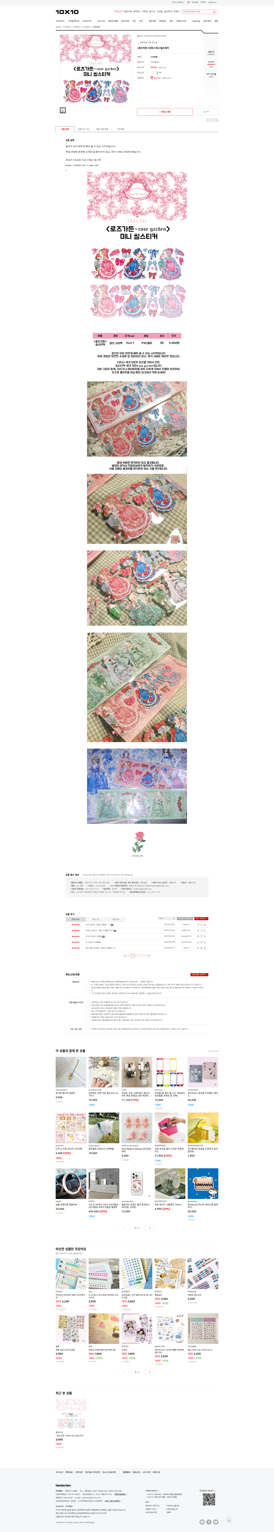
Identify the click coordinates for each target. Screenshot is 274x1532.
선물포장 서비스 (151, 1509)
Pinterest (216, 120)
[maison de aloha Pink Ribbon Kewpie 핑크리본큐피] (137, 1137)
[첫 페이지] (125, 955)
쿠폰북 (168, 1512)
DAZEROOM (160, 1202)
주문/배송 (195, 2)
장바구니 (212, 2)
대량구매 (128, 12)
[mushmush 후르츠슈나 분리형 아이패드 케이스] (203, 1081)
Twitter (208, 120)
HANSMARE (160, 1146)
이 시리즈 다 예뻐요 (93, 942)
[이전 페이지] (129, 955)
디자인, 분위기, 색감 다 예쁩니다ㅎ (100, 931)
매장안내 (156, 1472)
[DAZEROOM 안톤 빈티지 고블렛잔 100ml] (170, 1189)
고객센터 (203, 2)
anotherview (95, 1090)
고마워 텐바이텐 (151, 1512)
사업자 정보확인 (120, 1494)
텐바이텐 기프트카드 (152, 1506)
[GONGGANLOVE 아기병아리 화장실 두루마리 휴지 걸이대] (203, 1135)
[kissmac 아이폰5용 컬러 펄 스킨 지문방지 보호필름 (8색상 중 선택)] (170, 1083)
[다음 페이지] (145, 955)
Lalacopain (94, 1146)
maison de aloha (130, 1146)
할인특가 (168, 12)
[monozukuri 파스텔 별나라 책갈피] (71, 1080)
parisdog (192, 1202)
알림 (188, 2)
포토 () (95, 919)
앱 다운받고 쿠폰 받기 (207, 1491)
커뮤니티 (118, 12)
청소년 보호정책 (109, 1472)
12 (211, 67)
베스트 (152, 12)
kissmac (159, 1090)
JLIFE (124, 1090)
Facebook (212, 120)
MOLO (92, 1202)
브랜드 (177, 12)
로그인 (174, 2)
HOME (58, 27)
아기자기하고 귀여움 (94, 936)
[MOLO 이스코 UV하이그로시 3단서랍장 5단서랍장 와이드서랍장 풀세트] (104, 1193)
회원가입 (180, 2)
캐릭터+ (136, 12)
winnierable (127, 1202)
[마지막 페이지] (149, 955)
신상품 (160, 12)
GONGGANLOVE (195, 1146)
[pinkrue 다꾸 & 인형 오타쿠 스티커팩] (71, 1138)
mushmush (193, 1090)
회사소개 (59, 1472)
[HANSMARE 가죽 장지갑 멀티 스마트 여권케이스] (170, 1139)
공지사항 (146, 1472)
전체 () (75, 919)
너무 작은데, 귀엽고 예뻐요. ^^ (98, 925)
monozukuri (62, 1090)
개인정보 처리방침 (92, 1472)
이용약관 (78, 1472)
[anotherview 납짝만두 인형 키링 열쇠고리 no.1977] (104, 1081)
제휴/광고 (137, 1472)
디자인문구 (67, 27)
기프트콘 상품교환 (172, 1506)
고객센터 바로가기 (151, 1491)
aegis (58, 1202)
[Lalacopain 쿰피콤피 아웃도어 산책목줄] (104, 1134)
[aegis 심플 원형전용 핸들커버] (71, 1191)
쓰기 (211, 77)
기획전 (145, 12)
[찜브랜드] (138, 43)
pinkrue (59, 1146)
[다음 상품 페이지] (150, 1228)
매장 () (116, 919)
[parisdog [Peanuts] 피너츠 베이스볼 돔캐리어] (203, 1194)
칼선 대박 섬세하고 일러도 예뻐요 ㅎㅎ (101, 948)
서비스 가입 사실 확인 (112, 1501)
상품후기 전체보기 (185, 918)
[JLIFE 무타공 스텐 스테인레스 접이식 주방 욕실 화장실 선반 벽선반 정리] (137, 1079)
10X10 (67, 12)
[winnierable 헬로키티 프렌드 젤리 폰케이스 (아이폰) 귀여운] (137, 1191)
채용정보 (69, 1472)
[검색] (214, 12)
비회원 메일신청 (172, 1509)
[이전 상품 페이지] (124, 1228)
